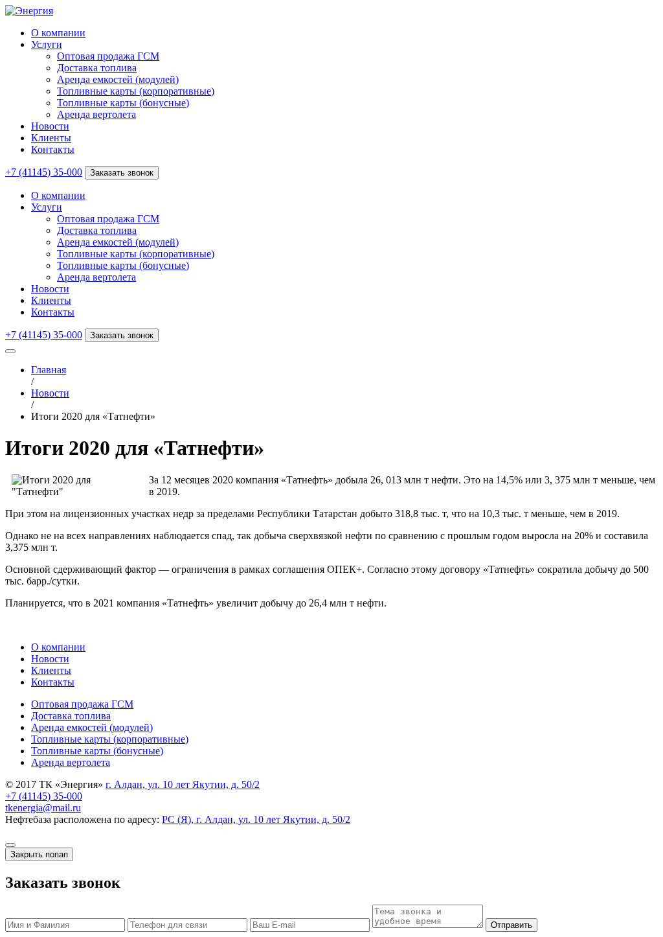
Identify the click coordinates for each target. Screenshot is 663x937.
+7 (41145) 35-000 (43, 172)
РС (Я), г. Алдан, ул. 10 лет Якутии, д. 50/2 (256, 819)
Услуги (46, 44)
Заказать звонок (121, 173)
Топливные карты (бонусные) (123, 102)
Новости (50, 126)
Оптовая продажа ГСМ (108, 56)
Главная (48, 369)
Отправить (511, 925)
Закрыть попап (39, 854)
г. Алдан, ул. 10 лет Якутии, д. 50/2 (183, 784)
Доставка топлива (97, 67)
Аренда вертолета (96, 114)
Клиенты (51, 137)
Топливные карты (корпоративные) (135, 91)
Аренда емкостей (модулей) (118, 79)
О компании (58, 32)
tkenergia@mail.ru (43, 807)
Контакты (52, 149)
